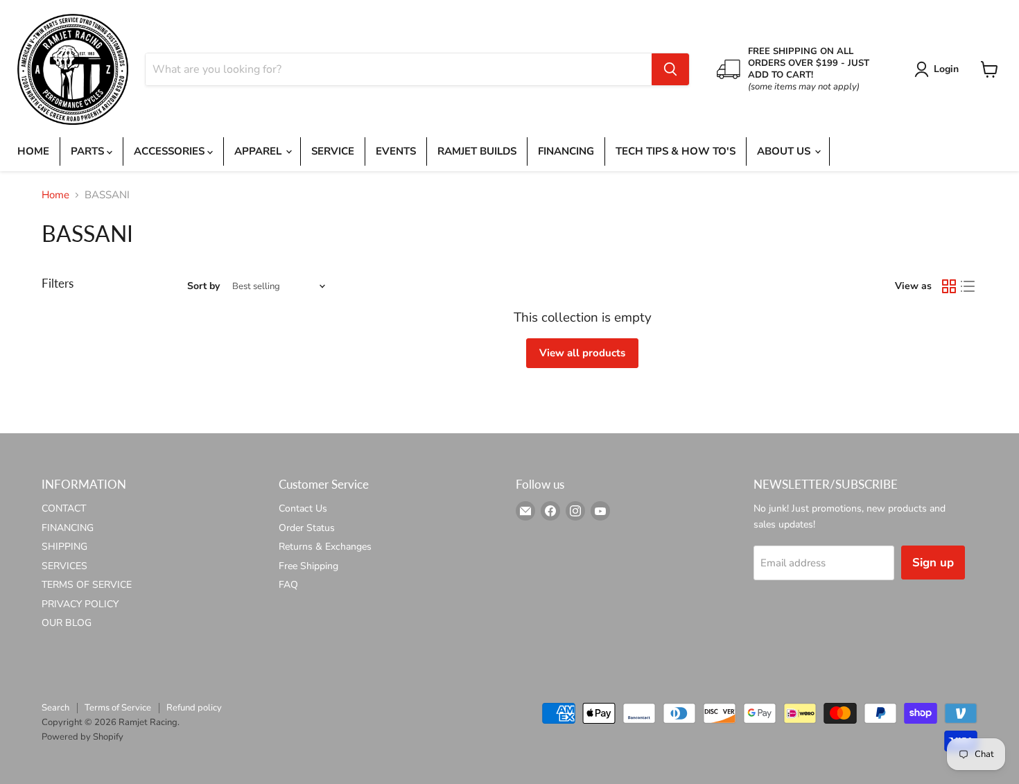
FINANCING (566, 151)
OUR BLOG (67, 622)
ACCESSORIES (170, 151)
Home (55, 195)
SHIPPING (64, 546)
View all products (582, 353)
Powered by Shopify (82, 737)
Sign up (933, 562)
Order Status (307, 527)
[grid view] (949, 286)
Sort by (203, 286)
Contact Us (303, 508)
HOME (33, 151)
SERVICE (332, 151)
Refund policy (194, 708)
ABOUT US (785, 151)
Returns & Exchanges (325, 546)
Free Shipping (308, 566)
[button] (939, 69)
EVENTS (396, 151)
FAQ (288, 584)
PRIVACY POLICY (80, 604)
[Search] (670, 69)
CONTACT (64, 508)
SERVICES (64, 566)
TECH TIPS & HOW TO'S (675, 151)
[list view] (968, 286)
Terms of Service (118, 708)
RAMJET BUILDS (476, 151)
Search (55, 708)
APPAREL (259, 151)
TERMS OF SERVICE (87, 584)
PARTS (89, 151)
